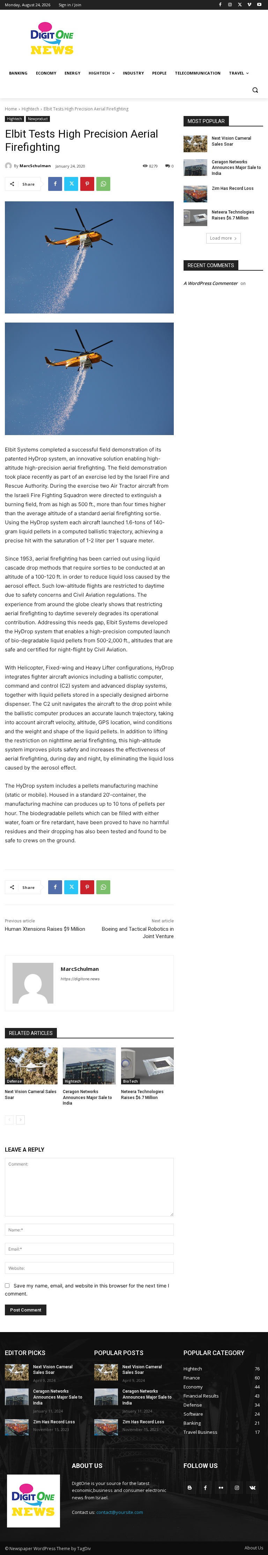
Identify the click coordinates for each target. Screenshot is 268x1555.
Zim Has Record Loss (233, 188)
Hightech (30, 109)
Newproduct (38, 118)
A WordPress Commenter (211, 283)
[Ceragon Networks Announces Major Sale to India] (89, 1065)
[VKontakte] (252, 1487)
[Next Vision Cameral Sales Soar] (31, 1065)
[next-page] (20, 1119)
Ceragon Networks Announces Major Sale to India (87, 1097)
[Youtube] (259, 5)
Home (11, 109)
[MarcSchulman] (9, 165)
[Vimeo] (249, 5)
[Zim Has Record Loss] (195, 194)
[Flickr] (221, 1487)
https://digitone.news (80, 978)
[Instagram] (230, 5)
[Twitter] (240, 5)
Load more (221, 238)
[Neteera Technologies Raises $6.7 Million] (147, 1065)
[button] (255, 90)
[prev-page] (9, 1119)
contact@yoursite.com (119, 1512)
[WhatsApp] (103, 184)
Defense (14, 1081)
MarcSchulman (35, 165)
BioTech (130, 1081)
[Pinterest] (87, 184)
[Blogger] (190, 1487)
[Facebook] (220, 5)
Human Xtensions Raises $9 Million (45, 929)
